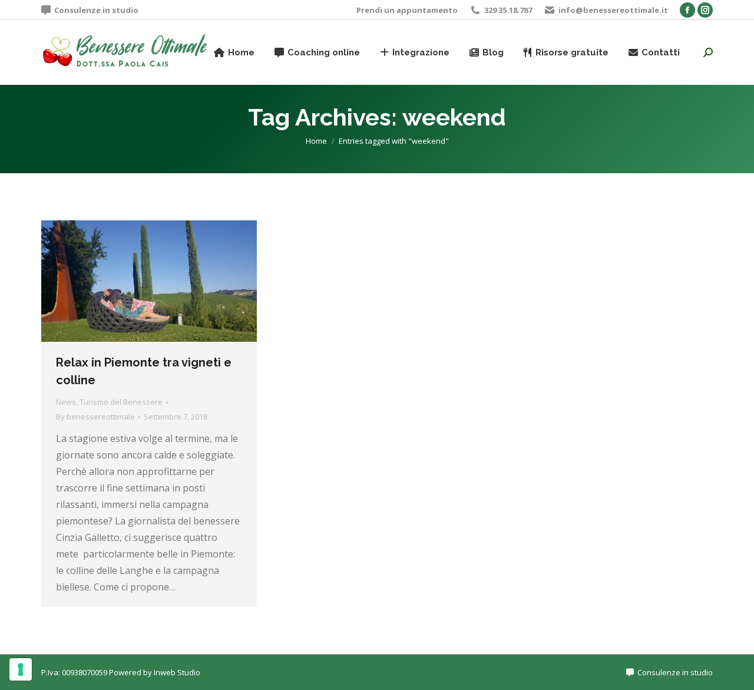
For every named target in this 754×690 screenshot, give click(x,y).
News (66, 402)
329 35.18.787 (508, 10)
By (95, 416)
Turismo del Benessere (121, 402)
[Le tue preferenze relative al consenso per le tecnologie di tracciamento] (20, 669)
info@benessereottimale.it (613, 10)
